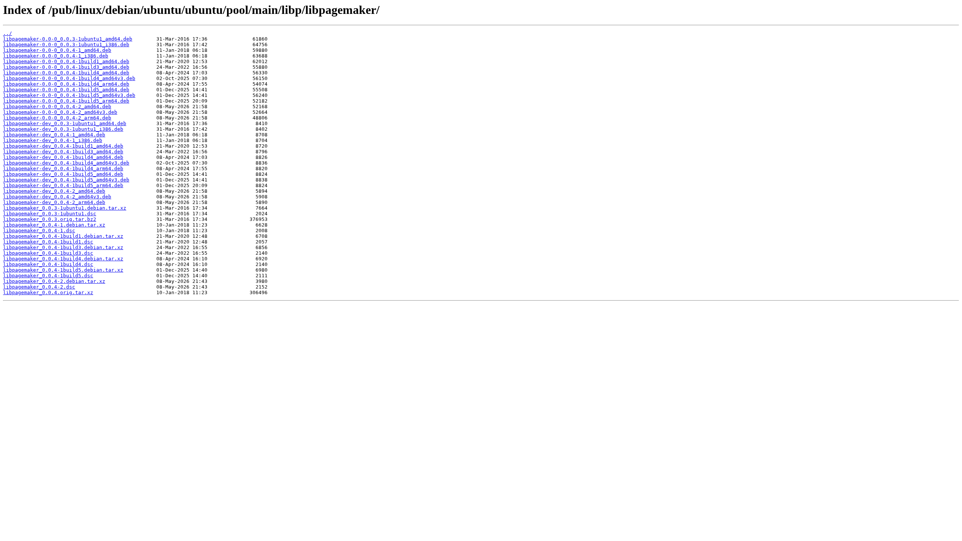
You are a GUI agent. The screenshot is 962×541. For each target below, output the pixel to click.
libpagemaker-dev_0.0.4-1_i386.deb (52, 140)
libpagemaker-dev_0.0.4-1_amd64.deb (54, 135)
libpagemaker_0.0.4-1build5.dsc (48, 275)
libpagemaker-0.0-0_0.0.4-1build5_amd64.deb (66, 89)
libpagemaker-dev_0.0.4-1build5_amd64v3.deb (66, 180)
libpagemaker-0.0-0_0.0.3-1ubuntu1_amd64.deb (67, 39)
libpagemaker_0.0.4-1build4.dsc (48, 264)
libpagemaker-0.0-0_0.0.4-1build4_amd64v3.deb (69, 78)
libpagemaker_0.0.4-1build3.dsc (48, 253)
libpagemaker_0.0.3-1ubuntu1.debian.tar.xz (64, 208)
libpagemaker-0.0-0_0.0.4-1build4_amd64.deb (66, 73)
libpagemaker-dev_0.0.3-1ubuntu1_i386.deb (63, 129)
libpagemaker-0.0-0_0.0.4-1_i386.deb (55, 56)
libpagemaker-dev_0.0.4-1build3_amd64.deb (63, 151)
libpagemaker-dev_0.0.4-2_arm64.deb (54, 202)
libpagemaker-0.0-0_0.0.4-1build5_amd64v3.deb (69, 95)
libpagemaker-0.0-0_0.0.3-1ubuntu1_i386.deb (66, 44)
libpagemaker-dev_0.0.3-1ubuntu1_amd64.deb (64, 123)
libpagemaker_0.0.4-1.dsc (39, 230)
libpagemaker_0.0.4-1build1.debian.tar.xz (63, 236)
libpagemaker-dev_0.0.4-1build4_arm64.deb (63, 168)
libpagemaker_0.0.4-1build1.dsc (48, 242)
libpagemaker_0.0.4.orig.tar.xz (48, 292)
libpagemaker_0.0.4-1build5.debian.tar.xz (63, 270)
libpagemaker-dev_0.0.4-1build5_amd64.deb (63, 174)
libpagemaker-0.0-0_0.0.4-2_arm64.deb (57, 118)
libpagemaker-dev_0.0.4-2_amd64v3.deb (57, 196)
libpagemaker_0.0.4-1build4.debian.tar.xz (63, 258)
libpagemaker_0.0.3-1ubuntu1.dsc (49, 213)
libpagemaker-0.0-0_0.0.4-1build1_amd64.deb (66, 61)
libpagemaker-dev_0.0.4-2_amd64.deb (54, 191)
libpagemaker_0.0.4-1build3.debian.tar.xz (63, 247)
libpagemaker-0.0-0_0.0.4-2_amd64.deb (57, 106)
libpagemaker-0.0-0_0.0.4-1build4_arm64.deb (66, 84)
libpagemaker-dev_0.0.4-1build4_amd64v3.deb (66, 163)
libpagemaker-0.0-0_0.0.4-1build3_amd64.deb (66, 67)
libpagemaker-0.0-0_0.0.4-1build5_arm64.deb (66, 101)
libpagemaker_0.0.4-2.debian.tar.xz (54, 281)
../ (7, 33)
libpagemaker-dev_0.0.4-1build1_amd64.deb (63, 146)
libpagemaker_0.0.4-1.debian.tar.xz (54, 225)
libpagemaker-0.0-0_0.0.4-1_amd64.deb (57, 50)
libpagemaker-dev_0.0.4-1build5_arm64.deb (63, 185)
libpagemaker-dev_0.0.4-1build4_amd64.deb (63, 157)
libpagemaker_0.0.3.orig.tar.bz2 (49, 219)
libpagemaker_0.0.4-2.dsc (39, 287)
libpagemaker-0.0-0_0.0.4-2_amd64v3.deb (60, 112)
